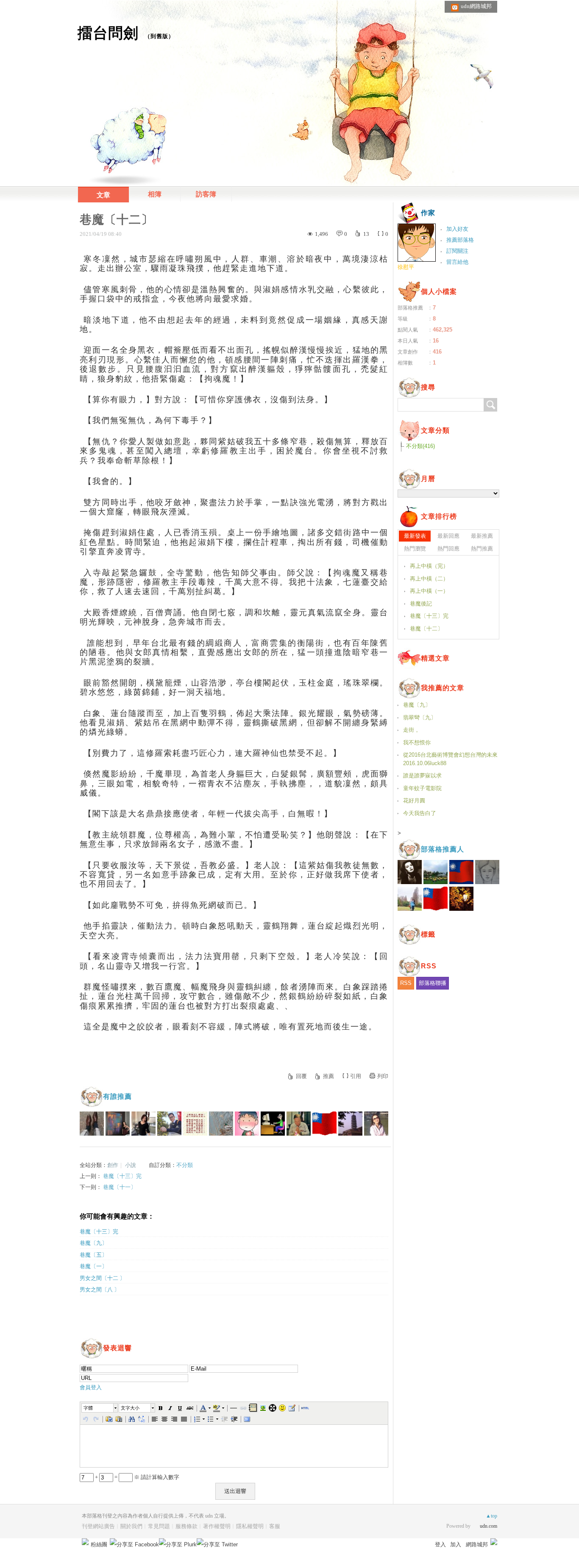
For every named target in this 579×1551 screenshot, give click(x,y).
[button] (100, 1408)
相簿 (154, 194)
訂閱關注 (457, 251)
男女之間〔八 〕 (100, 1289)
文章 (103, 195)
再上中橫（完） (429, 566)
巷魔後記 (421, 603)
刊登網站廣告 (98, 1526)
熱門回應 (448, 548)
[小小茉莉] (143, 1123)
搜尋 (490, 405)
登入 (440, 1544)
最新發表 (415, 536)
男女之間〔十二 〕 (102, 1278)
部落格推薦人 (442, 849)
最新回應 (448, 536)
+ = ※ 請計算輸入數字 (136, 1477)
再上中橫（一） (429, 591)
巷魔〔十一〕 (119, 1187)
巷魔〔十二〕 (426, 628)
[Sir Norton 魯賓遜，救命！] (92, 1123)
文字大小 (130, 1407)
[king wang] (299, 1123)
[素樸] (221, 1123)
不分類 (184, 1165)
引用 (355, 1076)
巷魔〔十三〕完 (122, 1176)
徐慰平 (406, 267)
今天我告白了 (419, 813)
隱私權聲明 (250, 1526)
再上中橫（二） (429, 578)
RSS (406, 983)
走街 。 (412, 730)
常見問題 (159, 1526)
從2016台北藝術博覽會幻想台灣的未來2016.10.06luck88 (450, 759)
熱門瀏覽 (415, 548)
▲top (491, 1516)
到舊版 (159, 36)
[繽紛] (118, 1123)
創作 (112, 1165)
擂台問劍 (108, 33)
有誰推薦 (117, 1096)
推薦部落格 (460, 240)
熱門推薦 (482, 548)
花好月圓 (414, 800)
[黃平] (247, 1123)
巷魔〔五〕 (93, 1255)
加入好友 (457, 229)
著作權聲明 (217, 1526)
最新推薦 (482, 536)
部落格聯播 (432, 983)
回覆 (301, 1076)
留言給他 (457, 262)
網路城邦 (477, 1544)
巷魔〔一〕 (93, 1266)
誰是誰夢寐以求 (422, 775)
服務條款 (186, 1526)
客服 (274, 1526)
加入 (455, 1544)
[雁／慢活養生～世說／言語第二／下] (195, 1123)
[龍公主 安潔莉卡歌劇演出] (376, 1123)
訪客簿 (206, 194)
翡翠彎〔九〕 (419, 717)
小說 (130, 1165)
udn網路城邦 (476, 6)
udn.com (488, 1526)
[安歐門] (273, 1123)
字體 (88, 1407)
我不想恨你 (417, 742)
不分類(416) (420, 446)
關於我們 (131, 1526)
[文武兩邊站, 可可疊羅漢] (324, 1123)
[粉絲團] (85, 1541)
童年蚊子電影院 (422, 788)
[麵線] (350, 1123)
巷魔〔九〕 (93, 1243)
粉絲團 (99, 1544)
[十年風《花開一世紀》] (169, 1123)
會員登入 (91, 1387)
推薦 (328, 1076)
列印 (382, 1076)
